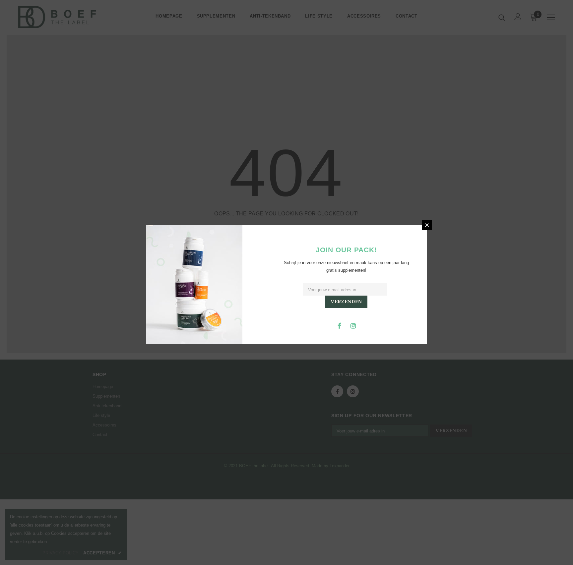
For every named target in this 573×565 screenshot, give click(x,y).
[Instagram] (353, 325)
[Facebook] (340, 325)
